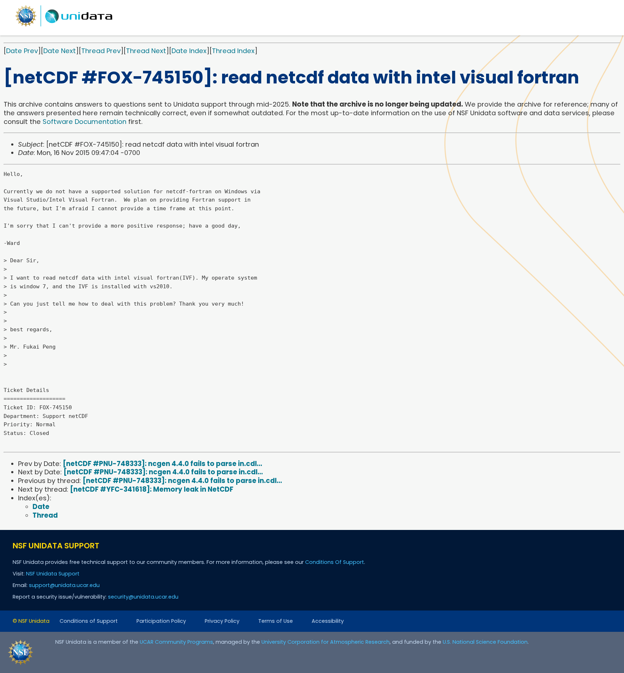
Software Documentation (84, 121)
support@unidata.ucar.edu (64, 585)
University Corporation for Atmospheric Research (325, 642)
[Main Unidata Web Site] (64, 26)
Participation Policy (161, 621)
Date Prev (22, 50)
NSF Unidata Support (52, 573)
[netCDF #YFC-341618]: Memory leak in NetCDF (151, 489)
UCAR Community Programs (176, 642)
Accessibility (328, 621)
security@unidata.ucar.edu (143, 596)
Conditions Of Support (334, 562)
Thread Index (233, 50)
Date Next (59, 50)
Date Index (189, 50)
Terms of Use (275, 621)
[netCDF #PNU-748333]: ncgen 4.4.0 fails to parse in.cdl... (162, 463)
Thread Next (146, 50)
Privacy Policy (222, 621)
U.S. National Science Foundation (485, 642)
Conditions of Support (89, 621)
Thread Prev (101, 50)
